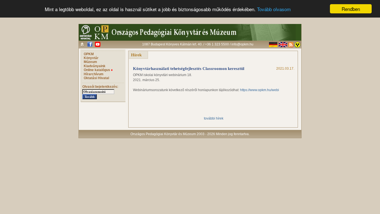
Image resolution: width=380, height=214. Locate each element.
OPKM (89, 54)
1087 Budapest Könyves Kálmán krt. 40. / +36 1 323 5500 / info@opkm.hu (197, 44)
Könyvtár (91, 58)
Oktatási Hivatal (96, 78)
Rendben (351, 8)
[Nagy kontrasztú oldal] (297, 45)
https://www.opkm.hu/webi (259, 90)
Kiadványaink (94, 66)
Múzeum (90, 62)
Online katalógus (98, 70)
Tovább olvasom (274, 9)
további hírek (213, 118)
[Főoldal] (82, 44)
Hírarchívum (93, 74)
